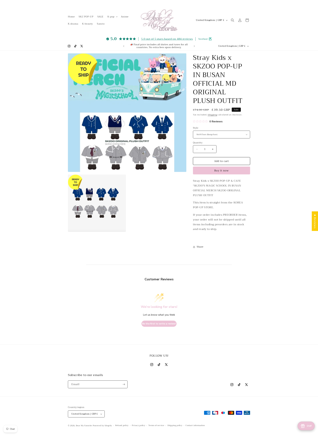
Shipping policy (174, 425)
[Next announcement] (194, 46)
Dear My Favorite (84, 425)
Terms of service (156, 425)
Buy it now (221, 170)
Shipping (212, 114)
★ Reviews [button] (315, 221)
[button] (112, 16)
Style (195, 128)
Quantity (197, 142)
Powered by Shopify (102, 425)
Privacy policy (138, 425)
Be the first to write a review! (159, 323)
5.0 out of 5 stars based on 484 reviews (167, 39)
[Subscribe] (123, 384)
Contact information (195, 425)
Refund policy (122, 425)
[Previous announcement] (123, 46)
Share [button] (200, 247)
